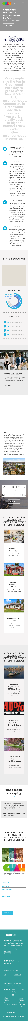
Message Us (14, 501)
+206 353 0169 (7, 963)
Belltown (21, 989)
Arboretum (7, 989)
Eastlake (14, 997)
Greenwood (14, 1004)
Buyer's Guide (7, 977)
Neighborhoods (18, 977)
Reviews (6, 949)
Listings (15, 949)
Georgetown (7, 1004)
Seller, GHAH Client (8, 815)
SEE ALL (14, 796)
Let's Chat (8, 385)
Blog (5, 974)
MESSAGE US (7, 913)
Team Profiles (7, 951)
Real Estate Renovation (10, 953)
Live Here (9, 25)
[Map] (14, 275)
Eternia (23, 1016)
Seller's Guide (17, 974)
